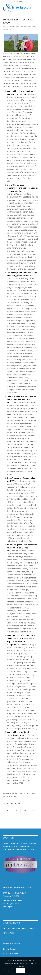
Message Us (8, 906)
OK (21, 970)
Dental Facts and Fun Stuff (24, 27)
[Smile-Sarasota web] (17, 7)
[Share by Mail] (33, 810)
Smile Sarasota (8, 30)
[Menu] (35, 7)
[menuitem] (35, 7)
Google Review (9, 949)
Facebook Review (10, 953)
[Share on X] (16, 810)
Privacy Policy (8, 933)
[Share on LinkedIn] (25, 810)
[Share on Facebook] (7, 810)
